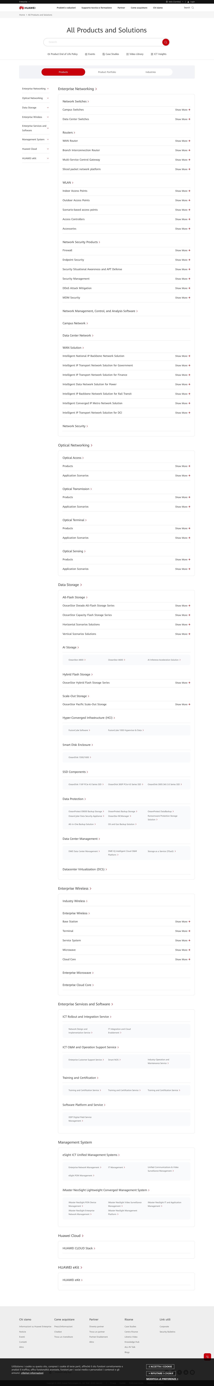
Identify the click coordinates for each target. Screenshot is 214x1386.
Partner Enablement (98, 1337)
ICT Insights (160, 54)
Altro (21, 1347)
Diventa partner (96, 1326)
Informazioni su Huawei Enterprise (35, 1326)
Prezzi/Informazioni (63, 1326)
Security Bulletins (167, 1332)
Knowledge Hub (132, 1342)
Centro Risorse (131, 1332)
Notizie (22, 1332)
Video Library (136, 54)
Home (22, 15)
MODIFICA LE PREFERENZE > (162, 1379)
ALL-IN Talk (130, 1347)
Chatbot (58, 1332)
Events (91, 54)
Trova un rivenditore (63, 1337)
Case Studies (112, 54)
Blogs (127, 1352)
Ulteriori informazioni (32, 1373)
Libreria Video (131, 1337)
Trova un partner (97, 1332)
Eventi (22, 1337)
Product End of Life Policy (64, 54)
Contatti (23, 1342)
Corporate (164, 1326)
